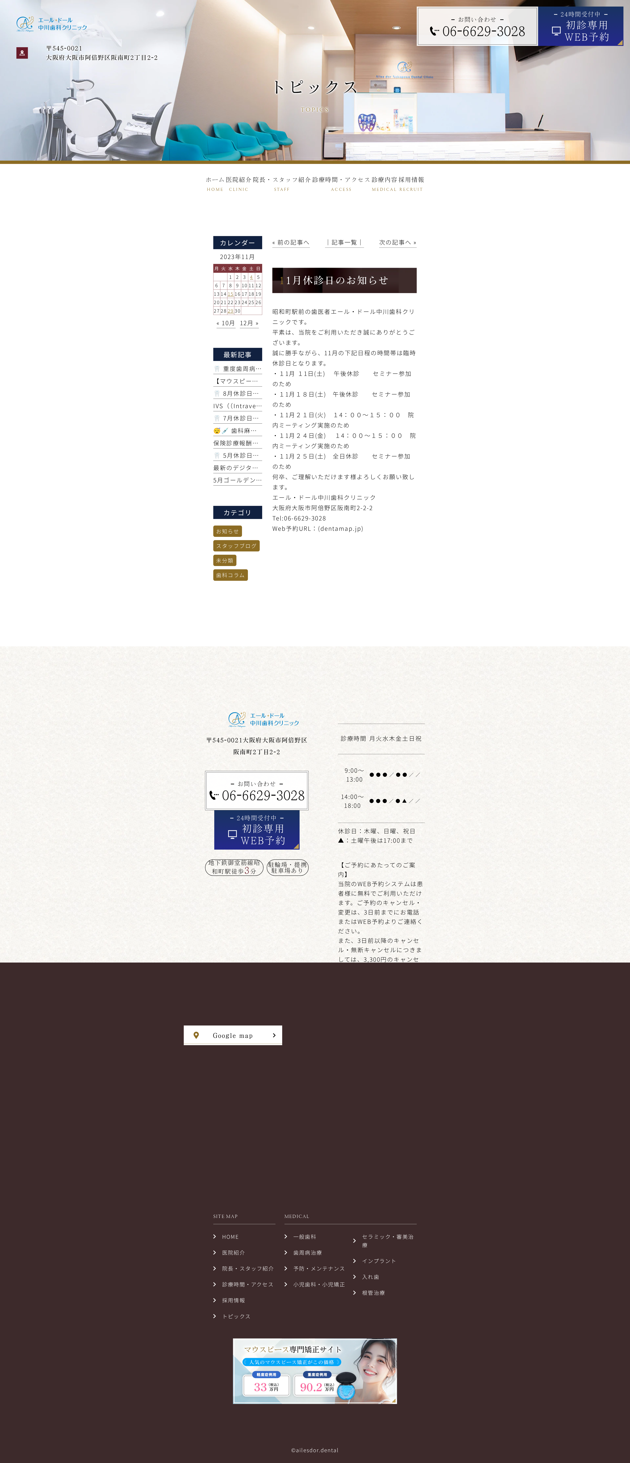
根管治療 (373, 1292)
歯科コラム (230, 575)
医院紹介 (233, 1252)
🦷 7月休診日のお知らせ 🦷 (254, 418)
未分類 (225, 560)
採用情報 (233, 1300)
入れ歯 (370, 1276)
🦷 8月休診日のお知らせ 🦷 (254, 393)
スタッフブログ (236, 545)
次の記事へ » (398, 242)
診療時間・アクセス (248, 1284)
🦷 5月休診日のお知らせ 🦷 (254, 455)
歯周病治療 (307, 1252)
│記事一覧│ (344, 242)
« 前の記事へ (291, 242)
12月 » (249, 322)
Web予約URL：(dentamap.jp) (318, 528)
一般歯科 (304, 1236)
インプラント (379, 1260)
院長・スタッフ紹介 (248, 1268)
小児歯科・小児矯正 (319, 1284)
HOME (230, 1236)
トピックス (236, 1316)
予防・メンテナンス (319, 1268)
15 (231, 293)
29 (231, 310)
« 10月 (226, 322)
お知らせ (227, 531)
